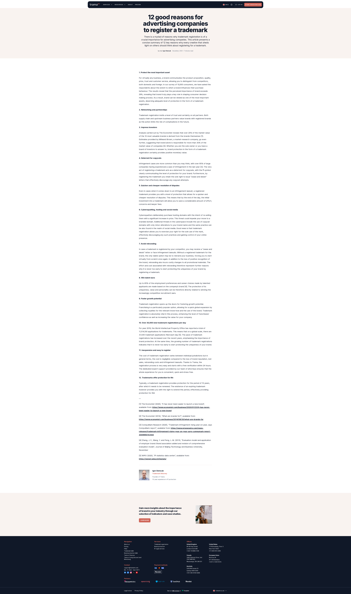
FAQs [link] (125, 548)
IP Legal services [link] (159, 548)
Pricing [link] (126, 546)
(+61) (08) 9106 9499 (193, 573)
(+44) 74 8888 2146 (193, 551)
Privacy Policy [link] (139, 590)
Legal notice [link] (128, 590)
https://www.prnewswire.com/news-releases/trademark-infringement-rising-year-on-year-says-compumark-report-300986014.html (175, 431)
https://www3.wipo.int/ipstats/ (152, 459)
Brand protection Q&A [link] (131, 553)
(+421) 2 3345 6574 (215, 562)
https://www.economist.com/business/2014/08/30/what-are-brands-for (171, 419)
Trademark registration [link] (161, 544)
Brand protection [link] (159, 546)
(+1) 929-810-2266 (215, 551)
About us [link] (127, 544)
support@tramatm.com (131, 567)
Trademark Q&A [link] (129, 551)
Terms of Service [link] (129, 555)
